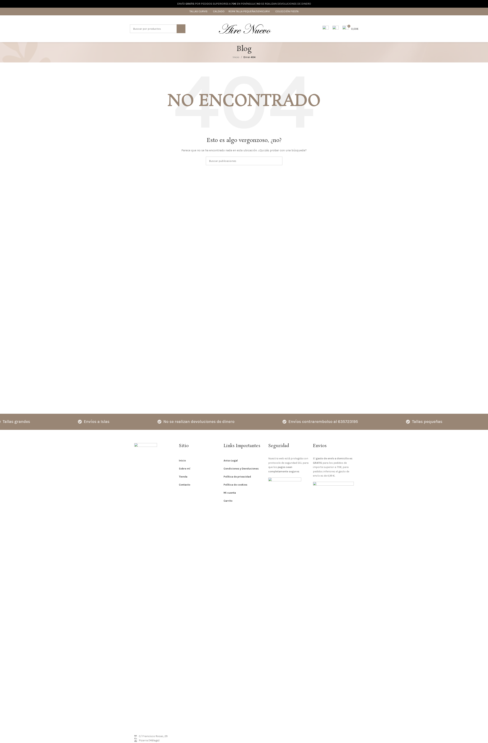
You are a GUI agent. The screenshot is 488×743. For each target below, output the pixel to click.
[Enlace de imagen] (145, 586)
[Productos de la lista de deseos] (336, 29)
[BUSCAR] (181, 28)
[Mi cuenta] (326, 29)
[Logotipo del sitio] (245, 28)
